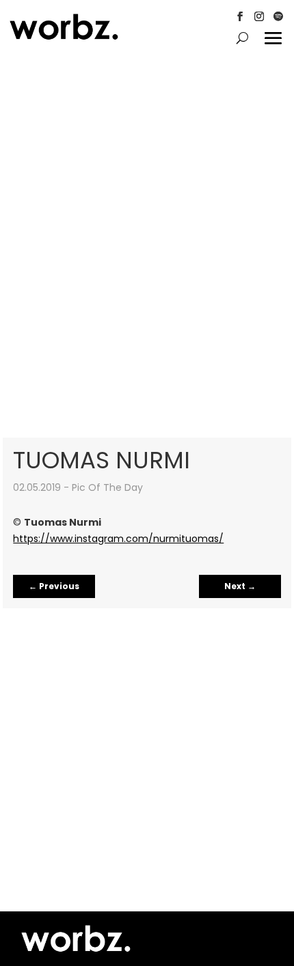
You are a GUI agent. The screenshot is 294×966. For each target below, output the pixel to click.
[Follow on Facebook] (240, 16)
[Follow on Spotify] (278, 16)
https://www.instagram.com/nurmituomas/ (118, 538)
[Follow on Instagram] (259, 16)
